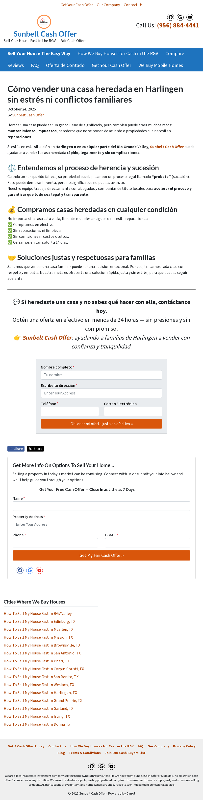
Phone (19, 535)
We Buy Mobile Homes (160, 65)
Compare (174, 53)
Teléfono (49, 404)
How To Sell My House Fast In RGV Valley (38, 613)
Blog (61, 753)
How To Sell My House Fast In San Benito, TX (41, 677)
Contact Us (133, 5)
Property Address (29, 516)
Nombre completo (58, 367)
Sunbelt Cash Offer (28, 115)
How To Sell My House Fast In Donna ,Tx (37, 724)
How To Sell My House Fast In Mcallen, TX (38, 629)
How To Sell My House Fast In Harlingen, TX (40, 692)
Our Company (108, 5)
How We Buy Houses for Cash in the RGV (117, 53)
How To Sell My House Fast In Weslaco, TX (39, 685)
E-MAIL (112, 535)
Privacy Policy (184, 746)
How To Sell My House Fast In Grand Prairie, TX (43, 700)
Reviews (15, 65)
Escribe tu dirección (59, 385)
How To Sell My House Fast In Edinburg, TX (39, 621)
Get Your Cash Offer (77, 5)
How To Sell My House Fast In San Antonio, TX (42, 653)
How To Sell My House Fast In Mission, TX (38, 637)
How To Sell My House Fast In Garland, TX (38, 708)
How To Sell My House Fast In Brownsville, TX (42, 645)
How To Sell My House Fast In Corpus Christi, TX (44, 669)
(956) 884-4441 (178, 25)
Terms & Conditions (85, 753)
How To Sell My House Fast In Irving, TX (37, 716)
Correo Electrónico (120, 404)
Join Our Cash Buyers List (125, 753)
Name (19, 498)
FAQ (35, 65)
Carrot (131, 793)
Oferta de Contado (65, 65)
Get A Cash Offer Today (26, 746)
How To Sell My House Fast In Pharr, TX (36, 661)
